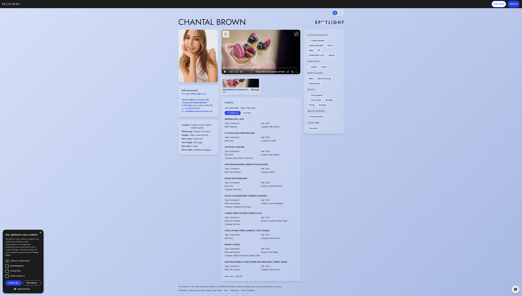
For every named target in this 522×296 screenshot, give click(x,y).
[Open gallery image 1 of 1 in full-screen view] (198, 56)
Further (247, 113)
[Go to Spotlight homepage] (11, 4)
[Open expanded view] (213, 34)
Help (226, 290)
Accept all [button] (14, 283)
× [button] (40, 233)
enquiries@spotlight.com (195, 93)
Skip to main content (30, 4)
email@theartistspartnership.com (199, 111)
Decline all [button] (32, 283)
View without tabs (231, 108)
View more (229, 276)
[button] (514, 4)
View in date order (247, 108)
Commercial (232, 113)
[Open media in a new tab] (288, 71)
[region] (260, 52)
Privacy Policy (234, 290)
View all (239, 276)
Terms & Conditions (248, 290)
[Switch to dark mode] (338, 13)
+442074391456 (192, 108)
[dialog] (23, 261)
